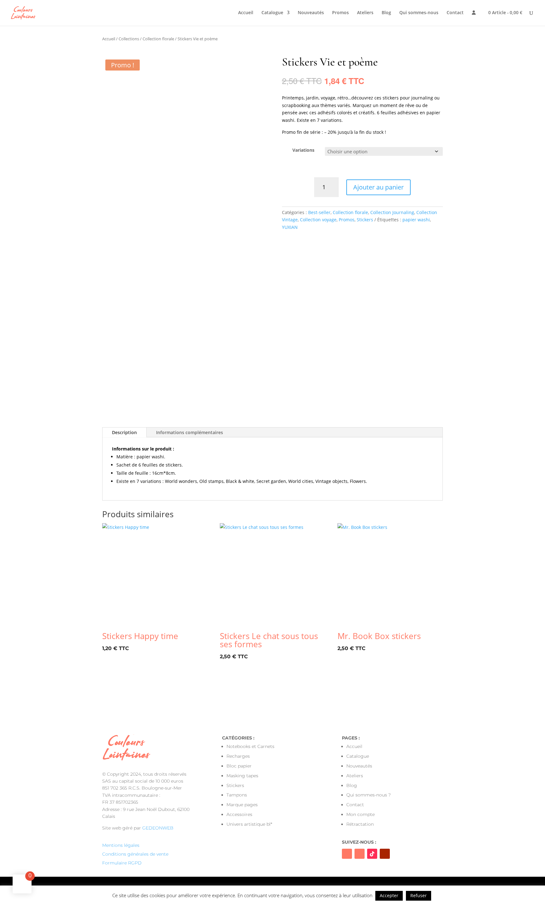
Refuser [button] (418, 895)
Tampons (236, 795)
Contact (455, 12)
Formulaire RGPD (122, 863)
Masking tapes (242, 776)
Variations (303, 150)
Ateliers (365, 12)
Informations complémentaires (189, 432)
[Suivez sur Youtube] (385, 854)
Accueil (245, 12)
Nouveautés (311, 12)
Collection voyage (318, 220)
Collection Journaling (392, 212)
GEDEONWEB (157, 828)
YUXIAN (290, 227)
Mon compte (360, 814)
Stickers (365, 220)
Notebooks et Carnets (250, 746)
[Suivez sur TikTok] (372, 854)
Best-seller (319, 212)
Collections (129, 39)
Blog (386, 12)
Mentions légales (120, 845)
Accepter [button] (389, 895)
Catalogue (272, 12)
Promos (340, 12)
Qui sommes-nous (418, 12)
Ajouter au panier (378, 187)
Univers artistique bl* (249, 824)
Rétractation (360, 824)
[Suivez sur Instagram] (360, 854)
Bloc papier (239, 766)
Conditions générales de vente (135, 854)
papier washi (416, 220)
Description (124, 432)
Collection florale (158, 39)
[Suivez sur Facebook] (347, 854)
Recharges (238, 756)
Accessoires (239, 814)
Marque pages (242, 804)
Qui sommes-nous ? (368, 795)
